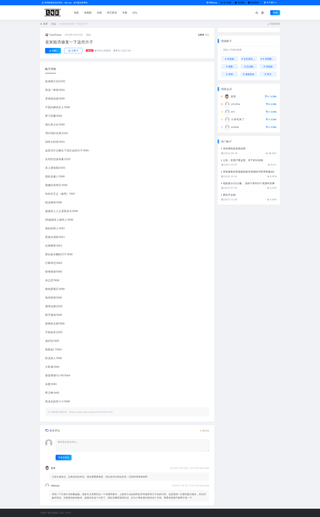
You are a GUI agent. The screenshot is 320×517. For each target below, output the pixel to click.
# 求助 (229, 74)
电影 (76, 12)
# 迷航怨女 (248, 74)
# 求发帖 (229, 58)
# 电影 (229, 66)
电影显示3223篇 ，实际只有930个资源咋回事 (249, 183)
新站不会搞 (229, 194)
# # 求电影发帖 (268, 58)
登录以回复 (204, 468)
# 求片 (268, 74)
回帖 (54, 50)
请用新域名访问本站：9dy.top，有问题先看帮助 (66, 2)
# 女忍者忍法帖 (249, 58)
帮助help (213, 2)
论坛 (134, 12)
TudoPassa (55, 34)
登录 (275, 12)
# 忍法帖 (248, 66)
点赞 (74, 50)
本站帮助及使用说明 (234, 148)
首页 (45, 23)
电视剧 (88, 12)
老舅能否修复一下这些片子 (69, 42)
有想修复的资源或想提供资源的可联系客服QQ (248, 171)
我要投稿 (275, 23)
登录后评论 (63, 457)
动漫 (99, 12)
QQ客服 (240, 2)
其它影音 (112, 12)
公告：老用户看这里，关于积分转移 (243, 160)
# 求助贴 (268, 66)
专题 (124, 12)
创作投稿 (254, 2)
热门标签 (227, 2)
